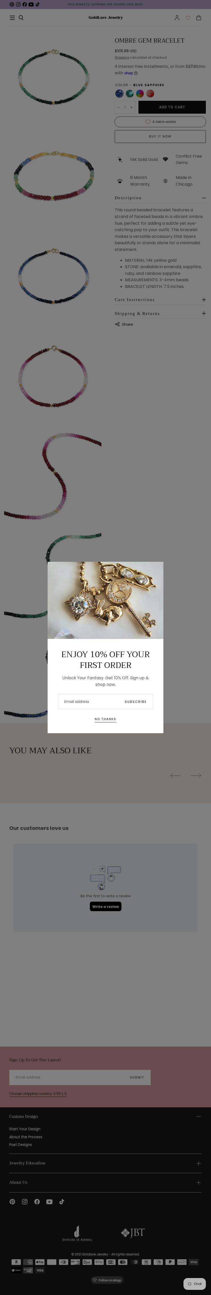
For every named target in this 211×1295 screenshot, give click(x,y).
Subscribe (136, 702)
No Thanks (105, 719)
